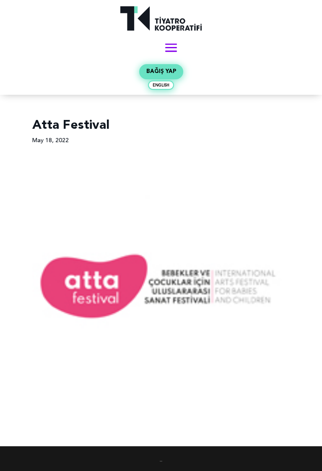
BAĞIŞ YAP (161, 71)
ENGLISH (161, 85)
